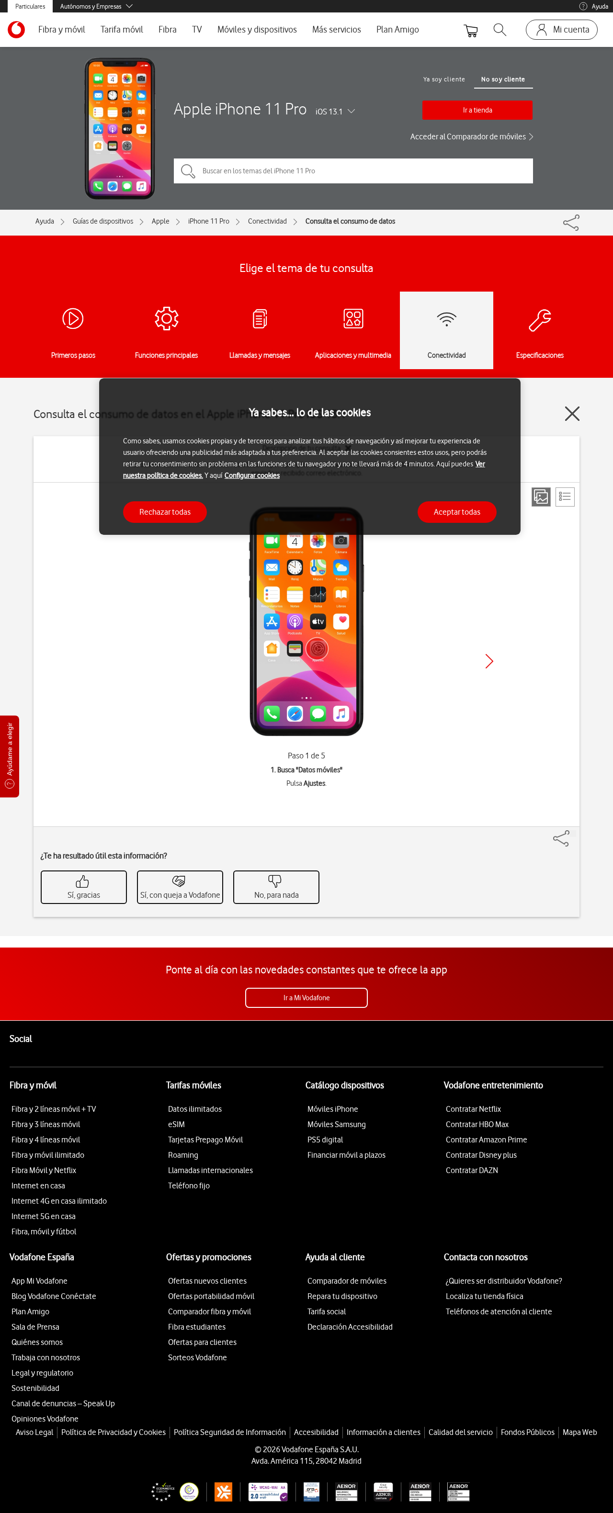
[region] (310, 456)
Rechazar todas (165, 512)
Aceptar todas (457, 512)
